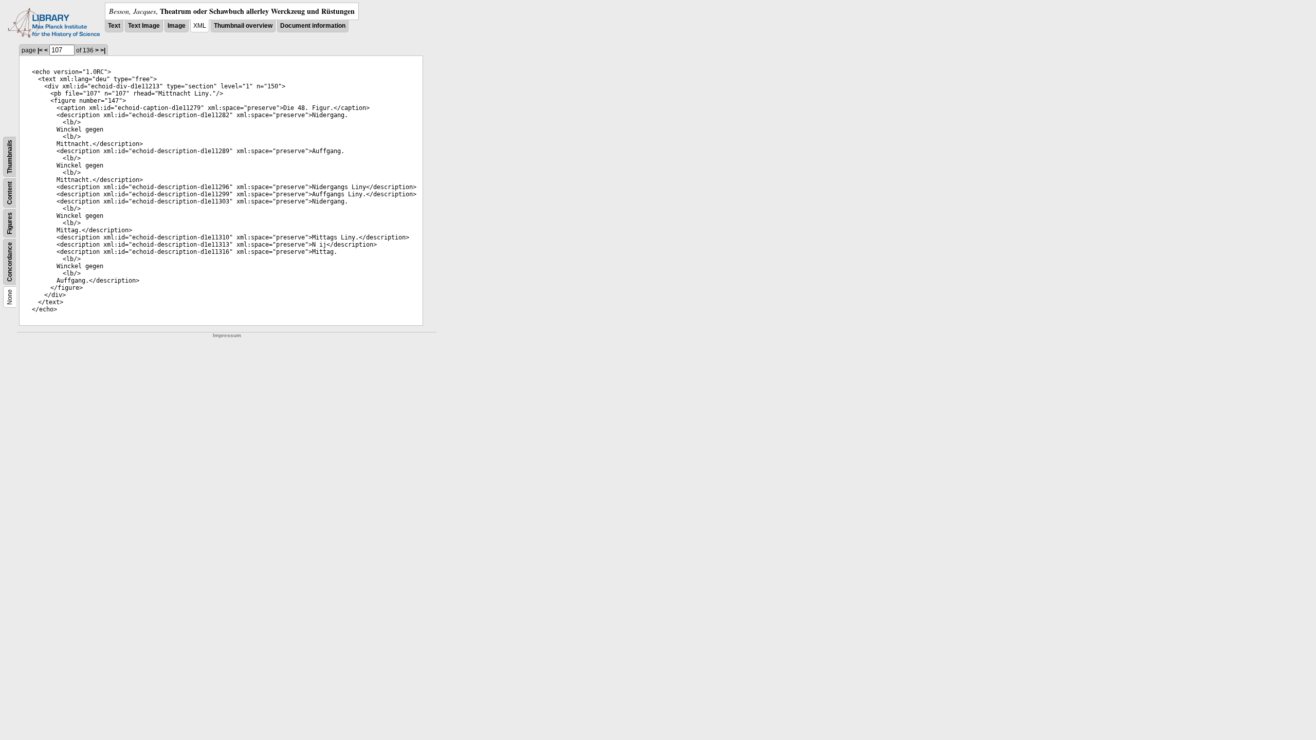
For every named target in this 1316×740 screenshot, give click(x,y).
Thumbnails (9, 157)
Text (114, 25)
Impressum (227, 335)
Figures (9, 223)
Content (9, 193)
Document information (312, 25)
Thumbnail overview (243, 25)
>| (102, 50)
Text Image (144, 25)
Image (177, 25)
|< (40, 50)
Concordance (9, 262)
